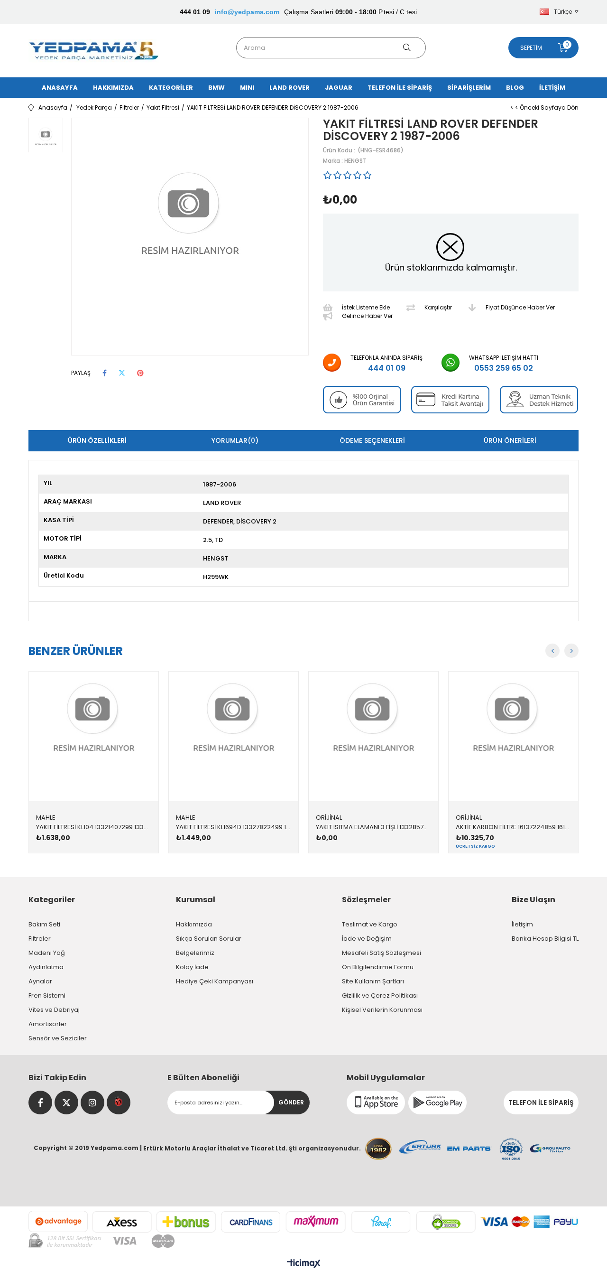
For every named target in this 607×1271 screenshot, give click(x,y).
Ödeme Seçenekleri (372, 440)
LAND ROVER (289, 87)
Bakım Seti (44, 924)
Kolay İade (192, 967)
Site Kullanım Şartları (373, 981)
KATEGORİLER (171, 87)
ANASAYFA (60, 87)
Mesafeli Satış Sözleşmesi (381, 952)
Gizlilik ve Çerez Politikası (380, 995)
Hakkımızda (194, 924)
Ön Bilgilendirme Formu (378, 967)
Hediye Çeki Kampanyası (214, 981)
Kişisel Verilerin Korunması (382, 1009)
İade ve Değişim (367, 938)
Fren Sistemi (46, 995)
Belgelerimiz (195, 952)
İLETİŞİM (552, 87)
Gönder (291, 1102)
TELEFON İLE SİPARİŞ (400, 87)
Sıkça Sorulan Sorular (208, 938)
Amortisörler (47, 1023)
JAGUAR (338, 87)
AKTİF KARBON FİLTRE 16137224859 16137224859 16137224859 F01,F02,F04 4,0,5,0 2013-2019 (513, 827)
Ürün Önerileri (510, 440)
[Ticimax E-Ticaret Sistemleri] (304, 1264)
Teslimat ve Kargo (369, 924)
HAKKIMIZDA (113, 87)
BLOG (515, 87)
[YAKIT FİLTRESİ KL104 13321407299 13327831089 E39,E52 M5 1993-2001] (93, 736)
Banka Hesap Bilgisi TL (545, 938)
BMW (216, 87)
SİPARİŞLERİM (469, 87)
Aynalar (40, 981)
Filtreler (39, 938)
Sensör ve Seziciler (57, 1038)
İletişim (522, 924)
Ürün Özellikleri (97, 440)
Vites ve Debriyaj (54, 1009)
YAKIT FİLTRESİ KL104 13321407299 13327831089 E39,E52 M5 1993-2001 (93, 827)
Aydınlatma (46, 967)
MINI (247, 87)
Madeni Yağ (46, 952)
